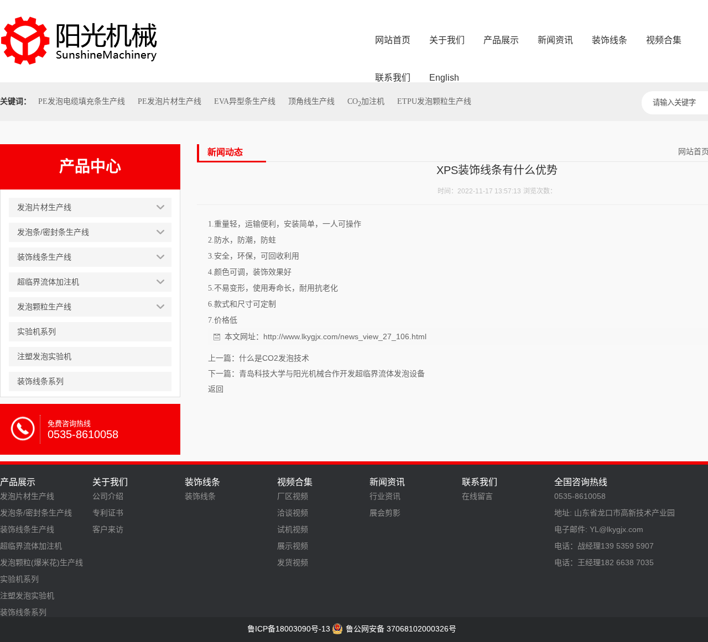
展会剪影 (384, 512)
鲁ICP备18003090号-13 (288, 628)
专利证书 (107, 512)
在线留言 (477, 496)
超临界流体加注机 (31, 545)
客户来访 (107, 529)
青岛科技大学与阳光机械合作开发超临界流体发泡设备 (332, 373)
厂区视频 (292, 496)
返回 (215, 389)
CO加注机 (365, 101)
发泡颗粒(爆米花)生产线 (41, 562)
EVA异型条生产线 (244, 101)
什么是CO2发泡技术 (274, 358)
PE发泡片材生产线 (169, 101)
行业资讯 (384, 496)
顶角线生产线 (311, 101)
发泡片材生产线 (27, 496)
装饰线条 (200, 496)
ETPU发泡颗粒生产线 (434, 101)
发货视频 (292, 562)
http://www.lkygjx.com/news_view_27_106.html (344, 336)
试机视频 (292, 529)
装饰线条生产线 (27, 529)
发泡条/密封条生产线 (36, 512)
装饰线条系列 (23, 612)
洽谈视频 (292, 512)
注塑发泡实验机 (27, 595)
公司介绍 (107, 496)
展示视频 (292, 545)
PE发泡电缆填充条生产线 (81, 101)
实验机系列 (19, 579)
